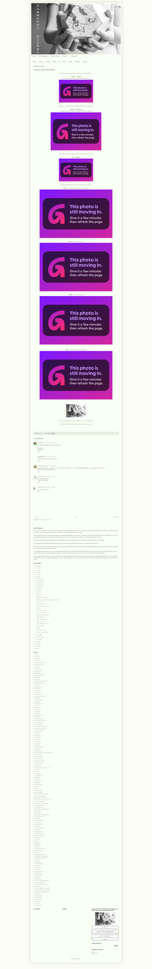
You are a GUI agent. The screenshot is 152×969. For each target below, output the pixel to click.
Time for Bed (39, 602)
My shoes (37, 813)
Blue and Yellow (39, 683)
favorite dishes (38, 722)
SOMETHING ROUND (40, 856)
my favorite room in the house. (42, 799)
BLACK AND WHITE (40, 681)
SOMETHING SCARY (40, 858)
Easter (36, 709)
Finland (36, 735)
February (39, 637)
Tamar (64, 61)
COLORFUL (38, 694)
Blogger (78, 958)
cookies (36, 698)
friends (36, 745)
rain (36, 841)
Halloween (37, 751)
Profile (36, 837)
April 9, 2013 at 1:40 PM (49, 487)
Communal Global (39, 696)
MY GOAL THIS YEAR (40, 803)
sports (36, 860)
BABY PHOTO (38, 673)
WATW (36, 897)
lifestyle (37, 777)
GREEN (38, 628)
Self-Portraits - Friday (41, 610)
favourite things (38, 730)
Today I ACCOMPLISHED (41, 880)
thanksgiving (38, 871)
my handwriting (38, 805)
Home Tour (37, 754)
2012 (36, 642)
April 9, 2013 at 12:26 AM (51, 442)
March (38, 635)
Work (36, 903)
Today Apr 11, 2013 (41, 621)
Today (36, 878)
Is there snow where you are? (41, 767)
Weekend (37, 899)
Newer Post (36, 517)
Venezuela (37, 895)
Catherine (77, 61)
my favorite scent (39, 801)
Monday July (38, 792)
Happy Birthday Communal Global (43, 752)
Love (36, 779)
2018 (36, 566)
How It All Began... (43, 56)
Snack (36, 852)
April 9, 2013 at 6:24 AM (50, 465)
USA (36, 893)
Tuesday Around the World (42, 632)
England (37, 711)
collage (36, 692)
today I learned (38, 882)
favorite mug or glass (40, 728)
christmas (37, 690)
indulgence (37, 766)
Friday (36, 743)
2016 (36, 570)
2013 (36, 576)
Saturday (37, 846)
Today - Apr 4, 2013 (41, 630)
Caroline (48, 61)
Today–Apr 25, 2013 (41, 604)
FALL (36, 713)
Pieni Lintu (40, 487)
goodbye (37, 749)
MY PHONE (38, 807)
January (38, 639)
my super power (38, 816)
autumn (36, 672)
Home (34, 56)
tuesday (36, 886)
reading (36, 843)
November (39, 580)
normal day (37, 822)
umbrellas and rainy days (40, 892)
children (37, 688)
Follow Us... (65, 56)
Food (36, 739)
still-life (37, 865)
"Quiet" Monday (40, 617)
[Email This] (48, 433)
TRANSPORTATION (40, 884)
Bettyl (54, 61)
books (36, 685)
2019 (36, 660)
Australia (37, 670)
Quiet (36, 839)
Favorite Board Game (40, 720)
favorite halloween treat (40, 726)
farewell (37, 717)
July (38, 589)
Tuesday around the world (41, 888)
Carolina (85, 61)
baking (36, 677)
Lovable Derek (40, 466)
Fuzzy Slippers (38, 747)
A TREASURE (38, 664)
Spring (36, 862)
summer (37, 867)
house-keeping (38, 758)
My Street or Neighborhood (41, 815)
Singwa (34, 61)
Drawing (37, 707)
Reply (38, 451)
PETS (36, 830)
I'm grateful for (38, 762)
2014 (36, 574)
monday (37, 790)
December (39, 578)
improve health (95, 953)
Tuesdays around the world (41, 890)
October (39, 583)
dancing (37, 702)
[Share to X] (51, 433)
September (39, 585)
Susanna (41, 61)
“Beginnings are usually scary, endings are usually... (48, 600)
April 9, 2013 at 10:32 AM (49, 476)
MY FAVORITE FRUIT (40, 798)
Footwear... (38, 608)
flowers (36, 737)
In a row (37, 764)
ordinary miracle (39, 828)
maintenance (38, 781)
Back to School (38, 675)
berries (36, 679)
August (38, 587)
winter (36, 901)
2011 (36, 644)
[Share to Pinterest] (54, 433)
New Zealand (38, 820)
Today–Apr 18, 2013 (41, 612)
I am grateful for (39, 760)
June (38, 591)
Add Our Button (55, 56)
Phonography (38, 831)
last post (37, 773)
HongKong (37, 756)
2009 (36, 648)
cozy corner (37, 700)
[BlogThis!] (50, 433)
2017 (36, 568)
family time (37, 715)
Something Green (39, 854)
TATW (36, 869)
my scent (37, 811)
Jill (59, 61)
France (36, 741)
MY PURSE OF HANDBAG (41, 809)
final (36, 734)
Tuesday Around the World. (42, 597)
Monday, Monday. (40, 625)
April (38, 595)
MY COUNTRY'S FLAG (40, 794)
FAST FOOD (38, 719)
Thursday (37, 873)
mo (35, 788)
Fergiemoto (40, 476)
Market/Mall (38, 784)
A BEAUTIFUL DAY (40, 662)
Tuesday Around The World (42, 606)
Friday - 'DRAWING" (41, 619)
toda (36, 877)
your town (37, 905)
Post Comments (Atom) (45, 519)
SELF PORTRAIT (39, 848)
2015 (36, 572)
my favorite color (39, 796)
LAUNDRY (37, 775)
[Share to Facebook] (53, 433)
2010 (36, 646)
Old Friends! (74, 56)
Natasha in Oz (40, 443)
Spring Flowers (38, 863)
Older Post (115, 517)
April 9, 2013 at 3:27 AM (49, 456)
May (38, 593)
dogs (36, 705)
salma (36, 845)
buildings (37, 687)
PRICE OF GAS (39, 835)
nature (36, 818)
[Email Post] (45, 433)
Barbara (71, 61)
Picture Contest (38, 833)
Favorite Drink (38, 724)
